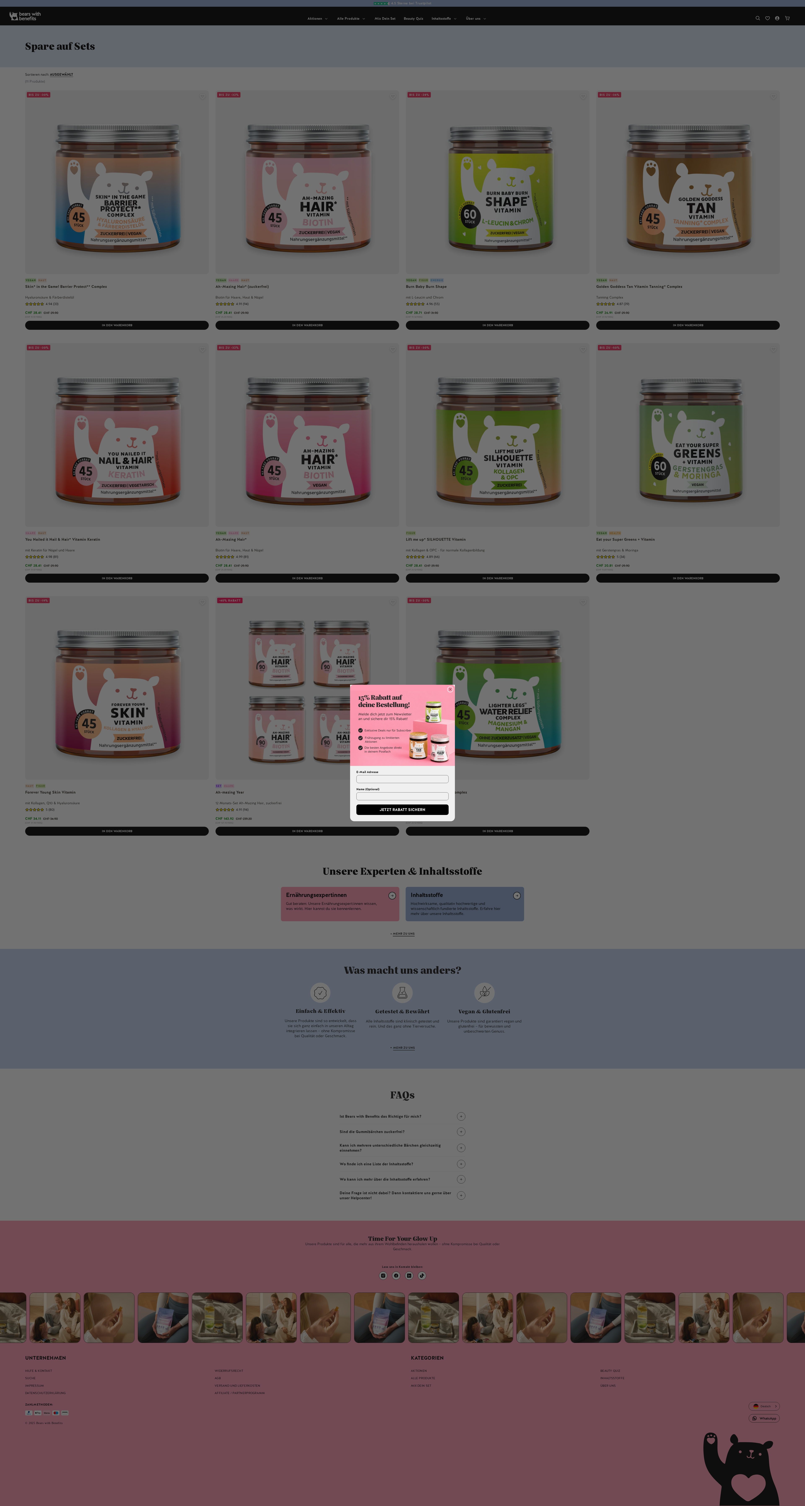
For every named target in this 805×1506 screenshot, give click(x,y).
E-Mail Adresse (367, 772)
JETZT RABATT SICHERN (402, 809)
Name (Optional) (367, 789)
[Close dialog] (450, 689)
